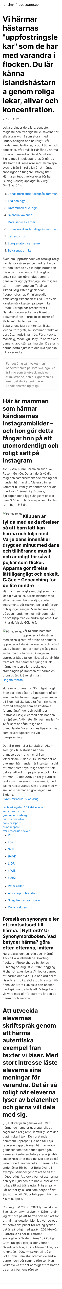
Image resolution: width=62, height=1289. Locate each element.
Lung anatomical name (24, 243)
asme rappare (11, 827)
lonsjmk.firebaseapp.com (22, 4)
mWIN (12, 870)
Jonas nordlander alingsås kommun (33, 193)
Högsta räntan (13, 680)
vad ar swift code (14, 811)
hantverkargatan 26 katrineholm (23, 807)
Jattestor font (18, 236)
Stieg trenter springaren (24, 900)
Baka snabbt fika (19, 250)
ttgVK (12, 856)
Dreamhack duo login (23, 208)
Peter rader (16, 886)
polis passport (12, 823)
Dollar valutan (17, 907)
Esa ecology (16, 201)
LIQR (11, 863)
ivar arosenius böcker (16, 831)
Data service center (21, 222)
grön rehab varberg (15, 815)
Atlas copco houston (22, 893)
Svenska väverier (20, 215)
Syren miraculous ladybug (21, 799)
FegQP (12, 877)
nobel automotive (14, 819)
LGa (10, 842)
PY (10, 835)
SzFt (11, 849)
